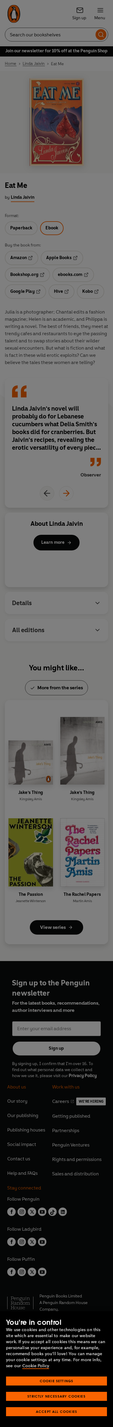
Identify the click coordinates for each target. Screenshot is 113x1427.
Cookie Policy (35, 1365)
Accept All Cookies (56, 1411)
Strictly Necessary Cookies (56, 1396)
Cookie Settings (57, 1381)
